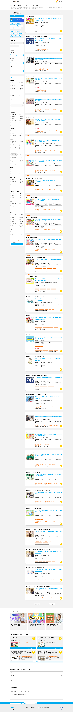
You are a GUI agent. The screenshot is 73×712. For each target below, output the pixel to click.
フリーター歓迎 (14, 123)
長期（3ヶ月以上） (14, 89)
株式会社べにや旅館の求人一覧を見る (40, 111)
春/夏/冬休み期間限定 (21, 89)
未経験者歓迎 (14, 114)
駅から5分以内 (14, 203)
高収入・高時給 (14, 108)
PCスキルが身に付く (14, 208)
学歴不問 (13, 118)
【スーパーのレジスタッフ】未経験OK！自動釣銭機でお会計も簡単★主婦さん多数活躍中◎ (48, 141)
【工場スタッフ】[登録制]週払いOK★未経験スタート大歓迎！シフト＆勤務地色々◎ (48, 181)
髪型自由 (20, 193)
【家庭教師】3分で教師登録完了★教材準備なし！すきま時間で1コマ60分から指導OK (48, 378)
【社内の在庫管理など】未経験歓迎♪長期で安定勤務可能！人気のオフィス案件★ (48, 552)
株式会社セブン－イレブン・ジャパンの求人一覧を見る (43, 466)
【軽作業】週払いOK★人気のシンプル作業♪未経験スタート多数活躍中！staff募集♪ (48, 570)
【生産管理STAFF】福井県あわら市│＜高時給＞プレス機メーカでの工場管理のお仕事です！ (48, 338)
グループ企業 (41, 707)
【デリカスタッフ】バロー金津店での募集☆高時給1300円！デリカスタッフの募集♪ (48, 532)
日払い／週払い (21, 108)
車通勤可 (20, 203)
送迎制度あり (21, 217)
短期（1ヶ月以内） (14, 25)
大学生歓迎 (20, 25)
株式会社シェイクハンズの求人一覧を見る (41, 271)
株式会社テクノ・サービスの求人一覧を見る (41, 484)
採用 (38, 707)
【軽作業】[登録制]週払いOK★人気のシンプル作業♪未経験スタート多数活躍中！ (48, 260)
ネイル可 (13, 197)
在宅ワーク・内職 (17, 35)
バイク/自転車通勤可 (14, 206)
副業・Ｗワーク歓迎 (21, 123)
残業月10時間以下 (21, 148)
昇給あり (20, 219)
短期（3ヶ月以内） (21, 86)
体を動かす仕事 (14, 145)
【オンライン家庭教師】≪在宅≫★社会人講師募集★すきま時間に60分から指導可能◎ (48, 39)
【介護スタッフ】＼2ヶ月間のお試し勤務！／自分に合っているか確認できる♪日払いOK (48, 511)
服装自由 (13, 195)
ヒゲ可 (20, 197)
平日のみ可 (20, 157)
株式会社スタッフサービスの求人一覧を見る (41, 426)
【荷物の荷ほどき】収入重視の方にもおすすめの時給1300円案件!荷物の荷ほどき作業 (48, 475)
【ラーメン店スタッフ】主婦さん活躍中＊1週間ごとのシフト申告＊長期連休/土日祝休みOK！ (48, 19)
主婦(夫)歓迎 (21, 118)
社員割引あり (21, 221)
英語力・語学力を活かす (14, 232)
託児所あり (13, 225)
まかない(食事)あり (14, 215)
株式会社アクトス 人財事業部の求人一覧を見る (42, 544)
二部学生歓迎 (21, 116)
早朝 (12, 169)
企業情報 (27, 707)
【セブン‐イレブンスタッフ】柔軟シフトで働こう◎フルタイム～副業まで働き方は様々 (48, 455)
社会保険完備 (14, 223)
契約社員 (13, 133)
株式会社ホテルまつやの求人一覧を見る (41, 70)
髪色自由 (13, 193)
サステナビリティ (34, 707)
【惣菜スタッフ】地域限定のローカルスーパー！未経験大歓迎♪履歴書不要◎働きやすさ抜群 (48, 220)
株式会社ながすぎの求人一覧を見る (40, 152)
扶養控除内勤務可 (14, 142)
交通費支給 (13, 217)
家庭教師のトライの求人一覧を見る (40, 50)
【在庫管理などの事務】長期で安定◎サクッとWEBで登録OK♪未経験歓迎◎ (48, 493)
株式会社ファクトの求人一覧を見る (40, 329)
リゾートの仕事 (14, 148)
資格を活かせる (21, 235)
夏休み (13, 95)
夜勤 (11, 35)
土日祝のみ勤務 (14, 158)
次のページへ (51, 604)
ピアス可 (20, 195)
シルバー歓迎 (14, 120)
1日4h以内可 (21, 141)
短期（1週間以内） (21, 83)
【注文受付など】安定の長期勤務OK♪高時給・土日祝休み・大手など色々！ (48, 417)
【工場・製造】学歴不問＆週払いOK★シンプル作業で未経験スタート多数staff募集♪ (48, 299)
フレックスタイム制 (21, 161)
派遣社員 (20, 133)
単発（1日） (18, 23)
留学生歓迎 (20, 120)
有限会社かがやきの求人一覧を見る (40, 31)
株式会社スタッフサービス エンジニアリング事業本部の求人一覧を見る (45, 351)
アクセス (30, 707)
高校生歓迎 (12, 23)
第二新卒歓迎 (14, 125)
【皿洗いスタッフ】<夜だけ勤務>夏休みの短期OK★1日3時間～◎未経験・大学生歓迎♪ (48, 59)
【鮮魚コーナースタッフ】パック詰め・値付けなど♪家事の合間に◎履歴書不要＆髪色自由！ (48, 161)
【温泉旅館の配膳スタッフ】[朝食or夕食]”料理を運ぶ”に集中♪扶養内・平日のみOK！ (48, 100)
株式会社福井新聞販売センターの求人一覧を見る (42, 446)
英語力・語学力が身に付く (21, 206)
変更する (17, 55)
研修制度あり (21, 214)
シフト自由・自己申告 (14, 161)
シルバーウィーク (21, 96)
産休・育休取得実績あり (21, 226)
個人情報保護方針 (46, 707)
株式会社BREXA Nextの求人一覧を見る (40, 408)
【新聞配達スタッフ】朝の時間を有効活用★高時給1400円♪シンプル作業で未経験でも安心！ (48, 435)
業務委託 (20, 135)
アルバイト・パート (14, 131)
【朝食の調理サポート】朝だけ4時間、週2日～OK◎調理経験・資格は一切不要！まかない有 (48, 120)
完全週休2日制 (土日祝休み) (14, 164)
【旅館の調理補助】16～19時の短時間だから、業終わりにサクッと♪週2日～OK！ (48, 79)
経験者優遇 (13, 234)
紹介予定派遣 (14, 135)
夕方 (19, 171)
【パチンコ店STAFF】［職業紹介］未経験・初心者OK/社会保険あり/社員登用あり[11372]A (48, 318)
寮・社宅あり (14, 219)
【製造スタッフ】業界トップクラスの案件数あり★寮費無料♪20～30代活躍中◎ (48, 397)
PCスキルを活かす (21, 232)
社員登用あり (21, 223)
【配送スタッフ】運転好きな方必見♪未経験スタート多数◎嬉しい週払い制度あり (48, 359)
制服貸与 (13, 221)
